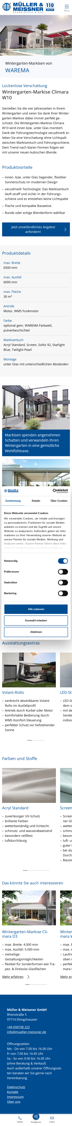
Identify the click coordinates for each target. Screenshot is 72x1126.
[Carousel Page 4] (42, 740)
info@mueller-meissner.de (26, 1032)
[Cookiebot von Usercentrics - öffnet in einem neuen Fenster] (52, 491)
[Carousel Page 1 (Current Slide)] (29, 740)
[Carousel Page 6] (47, 870)
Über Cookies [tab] (59, 500)
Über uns (13, 1102)
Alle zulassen (36, 609)
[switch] (63, 571)
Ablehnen (36, 631)
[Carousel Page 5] (42, 870)
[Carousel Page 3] (38, 740)
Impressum (15, 1097)
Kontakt (12, 1092)
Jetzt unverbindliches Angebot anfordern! (33, 229)
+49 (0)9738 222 (18, 1027)
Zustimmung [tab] (13, 500)
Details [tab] (36, 500)
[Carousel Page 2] (34, 740)
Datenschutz (16, 1087)
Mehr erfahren (12, 977)
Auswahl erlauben (36, 620)
